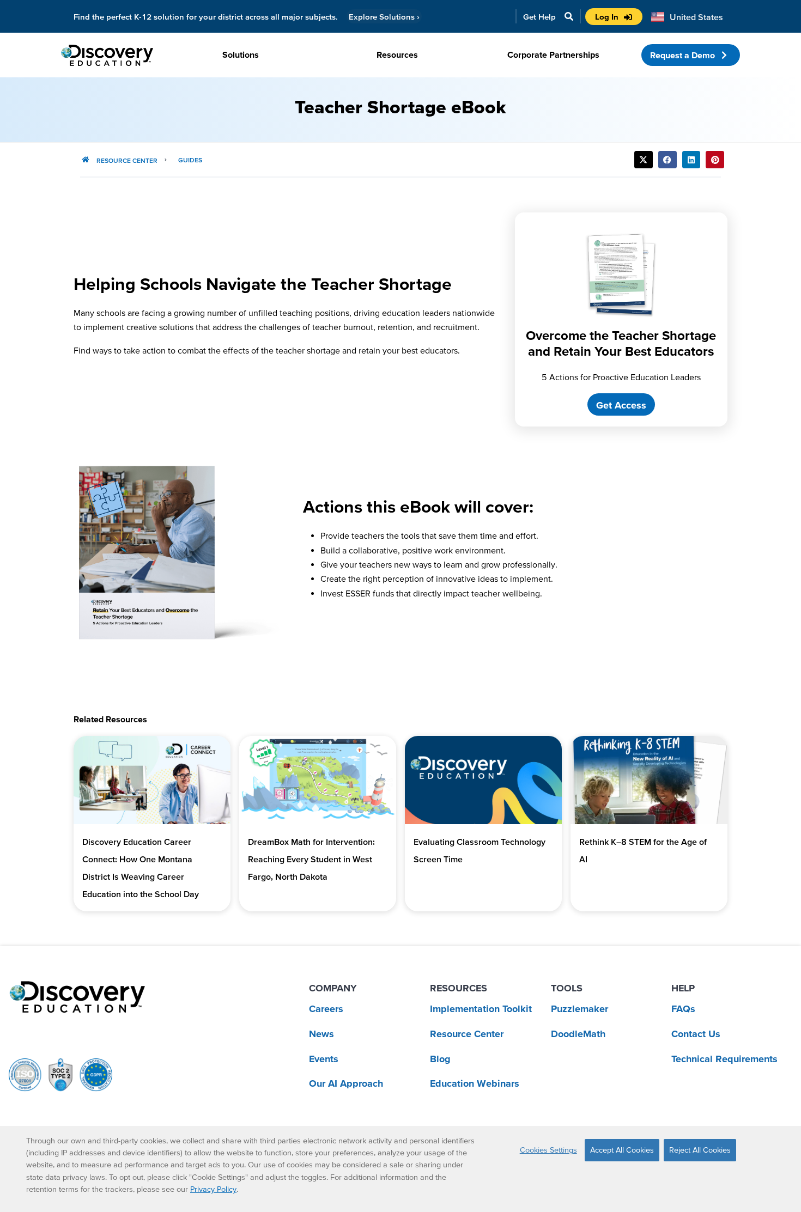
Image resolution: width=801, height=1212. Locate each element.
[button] (643, 159)
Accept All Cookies (622, 1150)
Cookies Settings (548, 1150)
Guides (190, 159)
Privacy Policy (213, 1189)
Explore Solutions (384, 16)
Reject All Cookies (700, 1150)
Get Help (539, 16)
